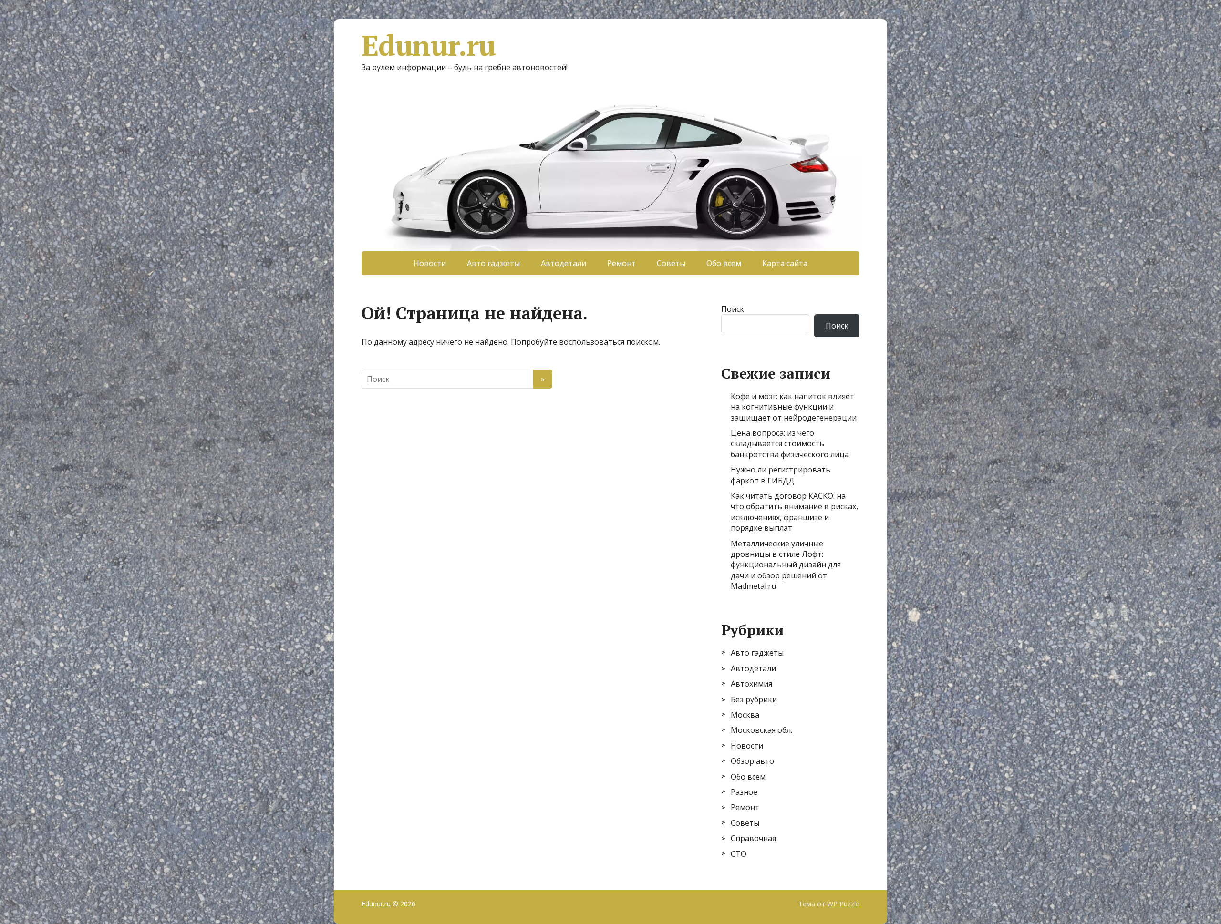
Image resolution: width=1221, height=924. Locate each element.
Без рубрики (754, 699)
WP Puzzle (843, 903)
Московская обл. (761, 730)
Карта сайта (784, 263)
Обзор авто (752, 761)
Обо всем (723, 263)
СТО (738, 854)
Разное (744, 792)
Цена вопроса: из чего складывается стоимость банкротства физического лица (790, 444)
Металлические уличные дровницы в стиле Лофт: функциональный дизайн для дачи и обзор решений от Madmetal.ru (786, 565)
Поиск (732, 309)
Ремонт (621, 263)
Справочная (753, 838)
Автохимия (751, 683)
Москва (745, 714)
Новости (430, 263)
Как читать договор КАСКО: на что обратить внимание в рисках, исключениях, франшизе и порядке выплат (794, 512)
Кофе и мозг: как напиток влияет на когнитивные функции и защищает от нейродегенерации (794, 407)
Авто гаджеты (493, 263)
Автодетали (563, 263)
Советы (671, 263)
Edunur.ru (429, 45)
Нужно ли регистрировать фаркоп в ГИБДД (780, 474)
